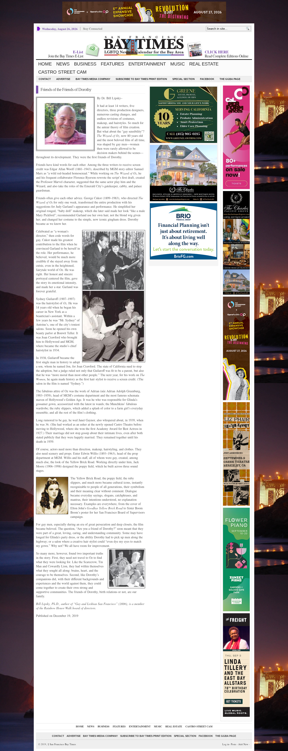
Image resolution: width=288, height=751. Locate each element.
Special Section (183, 79)
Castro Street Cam (62, 72)
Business (85, 63)
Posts (233, 744)
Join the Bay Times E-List (65, 56)
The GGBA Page (230, 79)
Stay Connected (92, 29)
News (63, 63)
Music (177, 63)
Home (45, 63)
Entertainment (147, 63)
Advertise (63, 79)
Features (112, 63)
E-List (78, 52)
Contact (45, 79)
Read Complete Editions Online (226, 56)
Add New (243, 744)
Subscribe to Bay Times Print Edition (141, 79)
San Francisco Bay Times (61, 744)
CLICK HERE (217, 52)
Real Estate (203, 63)
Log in (225, 744)
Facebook (207, 79)
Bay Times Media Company (93, 79)
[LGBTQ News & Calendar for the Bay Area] (144, 46)
